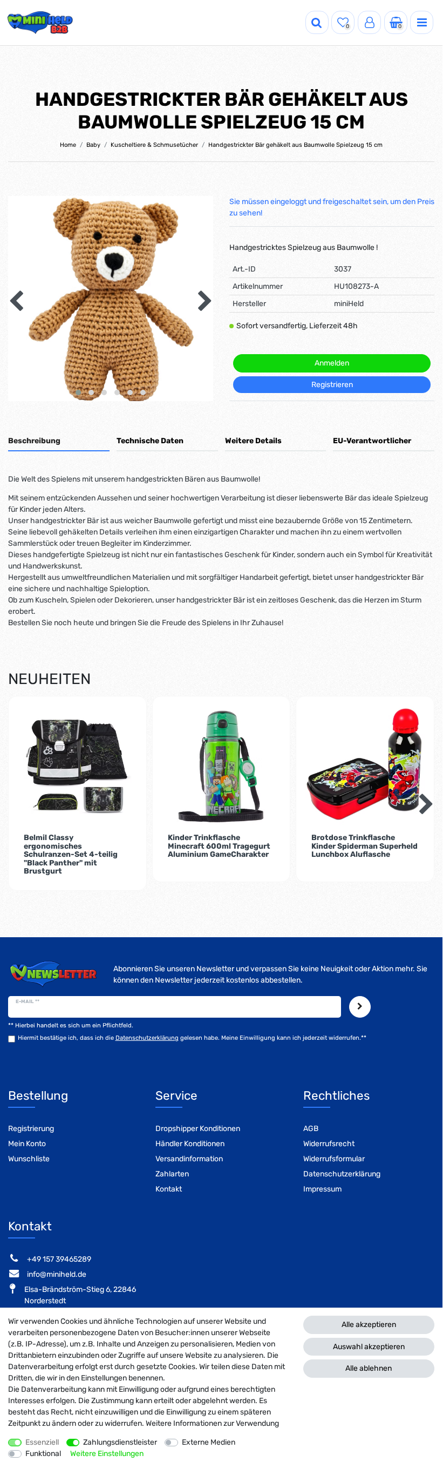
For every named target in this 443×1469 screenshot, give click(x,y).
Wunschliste (29, 1158)
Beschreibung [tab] (34, 440)
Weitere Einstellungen (107, 1453)
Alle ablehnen (368, 1368)
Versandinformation (189, 1158)
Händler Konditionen (189, 1143)
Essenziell (42, 1442)
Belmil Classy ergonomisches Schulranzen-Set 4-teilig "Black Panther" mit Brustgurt (71, 854)
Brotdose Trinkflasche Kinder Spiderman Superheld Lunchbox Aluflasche (364, 846)
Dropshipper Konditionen (197, 1128)
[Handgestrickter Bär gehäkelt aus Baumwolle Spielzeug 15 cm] (110, 298)
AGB (310, 1128)
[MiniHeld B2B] (40, 22)
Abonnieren (360, 1006)
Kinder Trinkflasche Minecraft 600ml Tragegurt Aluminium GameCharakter (219, 846)
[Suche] (317, 22)
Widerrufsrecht (329, 1143)
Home (68, 144)
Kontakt (168, 1189)
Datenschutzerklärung (341, 1174)
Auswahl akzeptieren (369, 1346)
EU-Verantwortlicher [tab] (372, 440)
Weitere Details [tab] (253, 440)
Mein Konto (27, 1143)
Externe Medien (208, 1442)
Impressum (322, 1189)
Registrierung (31, 1128)
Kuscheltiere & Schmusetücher (154, 144)
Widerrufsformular (334, 1158)
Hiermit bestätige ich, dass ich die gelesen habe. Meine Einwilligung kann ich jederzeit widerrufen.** (192, 1038)
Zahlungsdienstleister (120, 1442)
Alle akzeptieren (369, 1324)
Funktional (43, 1453)
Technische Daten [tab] (150, 440)
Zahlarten (172, 1174)
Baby (93, 144)
